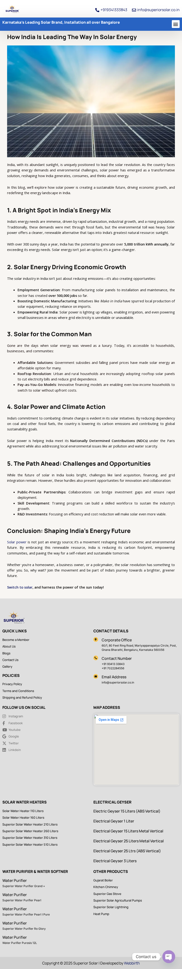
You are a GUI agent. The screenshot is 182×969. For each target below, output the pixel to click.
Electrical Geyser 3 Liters (114, 860)
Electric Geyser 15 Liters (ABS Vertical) (126, 811)
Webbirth (132, 963)
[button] (176, 24)
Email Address (114, 676)
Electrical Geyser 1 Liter (113, 821)
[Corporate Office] (95, 639)
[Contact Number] (95, 658)
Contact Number (117, 658)
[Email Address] (95, 676)
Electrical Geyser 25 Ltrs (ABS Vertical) (127, 850)
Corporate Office (117, 640)
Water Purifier (14, 880)
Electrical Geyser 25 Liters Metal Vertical (128, 841)
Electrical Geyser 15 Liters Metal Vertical (128, 831)
